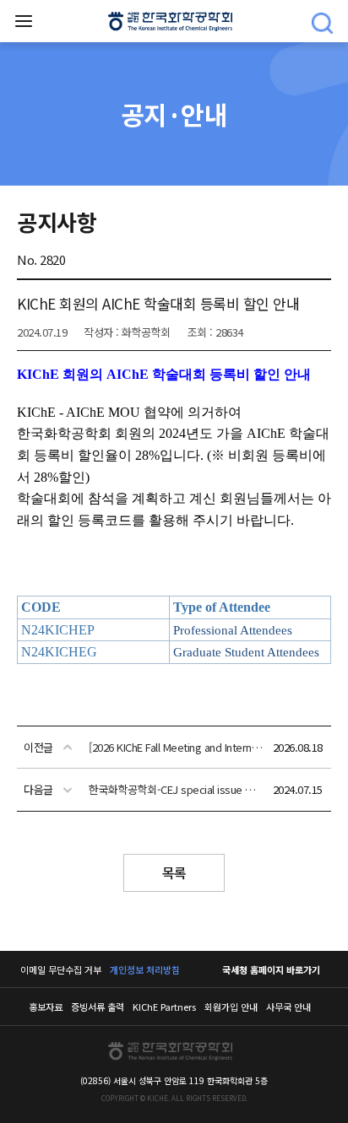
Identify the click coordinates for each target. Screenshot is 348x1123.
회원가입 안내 (231, 1006)
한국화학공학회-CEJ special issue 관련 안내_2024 (176, 789)
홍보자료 (46, 1006)
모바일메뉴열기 (23, 21)
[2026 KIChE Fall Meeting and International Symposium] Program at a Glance (176, 747)
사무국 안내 (288, 1006)
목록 (174, 872)
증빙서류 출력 (97, 1006)
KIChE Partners (164, 1006)
